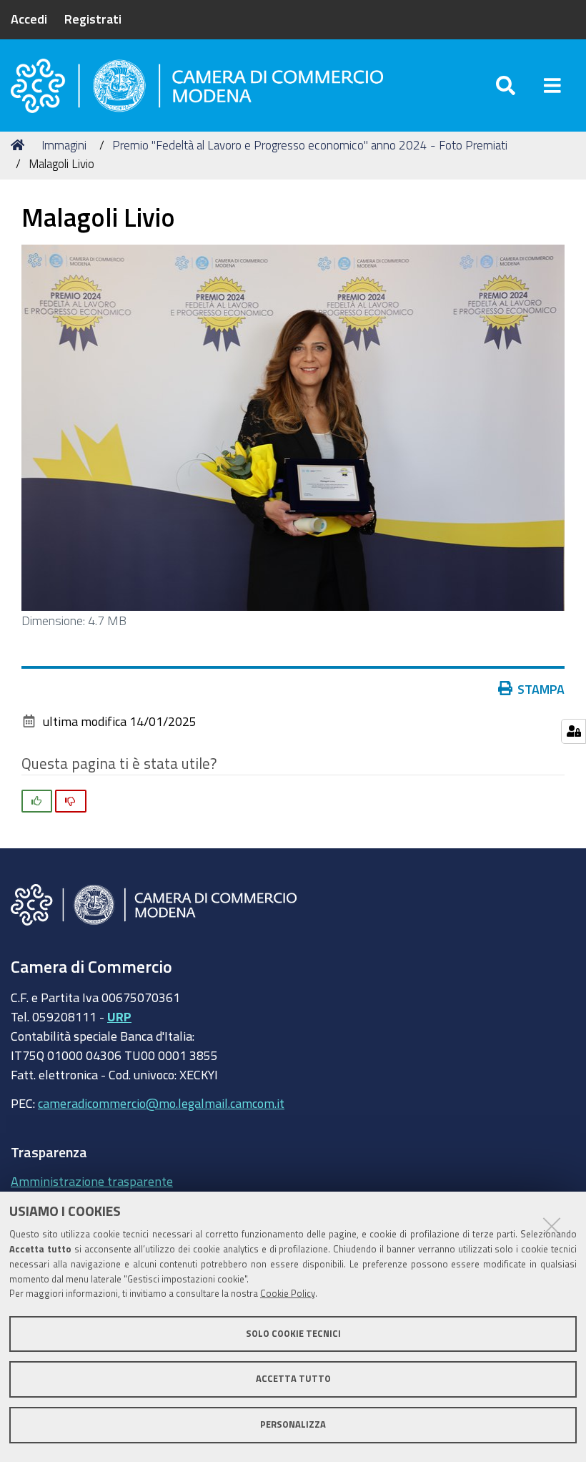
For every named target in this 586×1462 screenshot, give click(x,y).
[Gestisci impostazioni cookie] (573, 731)
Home (20, 145)
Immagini (63, 145)
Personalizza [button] (293, 1424)
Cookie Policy (287, 1293)
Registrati (92, 18)
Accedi (29, 18)
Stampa (541, 688)
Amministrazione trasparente (92, 1180)
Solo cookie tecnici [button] (293, 1333)
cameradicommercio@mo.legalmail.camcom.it (161, 1102)
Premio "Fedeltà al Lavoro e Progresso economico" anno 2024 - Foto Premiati (309, 145)
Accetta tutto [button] (293, 1378)
